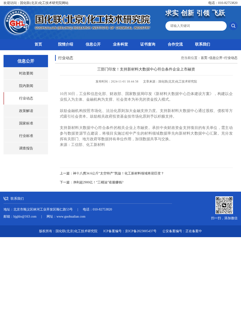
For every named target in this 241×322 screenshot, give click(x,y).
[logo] (78, 22)
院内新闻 (26, 86)
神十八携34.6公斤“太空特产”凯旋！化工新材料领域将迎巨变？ (118, 173)
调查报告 (26, 148)
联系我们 (202, 44)
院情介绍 (65, 44)
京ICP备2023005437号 (141, 231)
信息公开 (93, 44)
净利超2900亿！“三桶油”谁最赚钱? (98, 182)
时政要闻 (26, 73)
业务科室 (120, 44)
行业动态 (26, 98)
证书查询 (147, 44)
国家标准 (26, 123)
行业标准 (26, 136)
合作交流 (175, 44)
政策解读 (26, 111)
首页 (38, 44)
